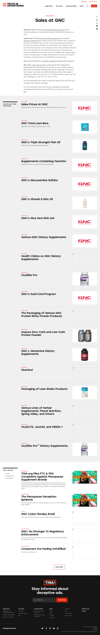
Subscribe (84, 1)
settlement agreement (31, 41)
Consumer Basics (71, 6)
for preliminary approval (52, 38)
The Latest (59, 6)
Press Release (9, 478)
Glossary (67, 608)
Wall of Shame (68, 615)
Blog (19, 615)
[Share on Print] (97, 28)
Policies (95, 628)
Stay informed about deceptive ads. (50, 591)
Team (50, 611)
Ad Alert (7, 473)
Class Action (50, 16)
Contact (51, 615)
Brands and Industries (9, 614)
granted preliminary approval (55, 30)
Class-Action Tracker (8, 617)
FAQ (66, 611)
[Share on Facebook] (97, 16)
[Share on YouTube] (54, 628)
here (46, 83)
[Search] (87, 6)
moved (41, 38)
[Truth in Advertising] (13, 5)
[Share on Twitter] (97, 19)
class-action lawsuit (38, 65)
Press (50, 613)
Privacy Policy (83, 631)
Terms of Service (91, 631)
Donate (84, 611)
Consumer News (9, 475)
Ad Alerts (20, 611)
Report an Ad (93, 1)
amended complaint (49, 61)
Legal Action (49, 6)
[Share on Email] (97, 25)
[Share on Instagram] (50, 628)
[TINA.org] (50, 582)
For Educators (68, 613)
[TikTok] (57, 628)
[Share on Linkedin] (97, 22)
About (82, 6)
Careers (51, 617)
